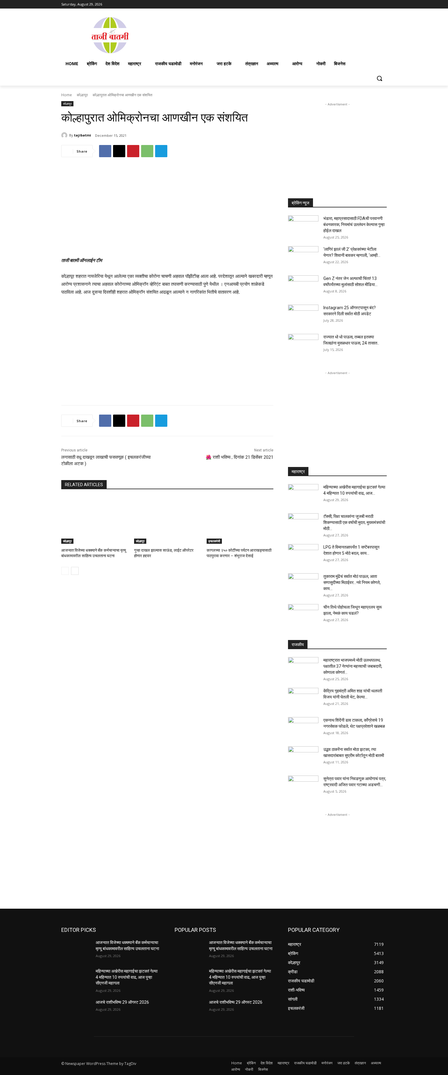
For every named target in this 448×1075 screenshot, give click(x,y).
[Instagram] (357, 4)
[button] (379, 78)
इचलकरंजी (214, 541)
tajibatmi (82, 135)
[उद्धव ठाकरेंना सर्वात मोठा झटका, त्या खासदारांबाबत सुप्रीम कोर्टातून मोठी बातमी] (303, 757)
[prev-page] (65, 571)
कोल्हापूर (82, 94)
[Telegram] (161, 151)
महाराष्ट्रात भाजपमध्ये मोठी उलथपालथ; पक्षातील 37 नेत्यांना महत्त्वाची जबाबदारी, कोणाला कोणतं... (352, 666)
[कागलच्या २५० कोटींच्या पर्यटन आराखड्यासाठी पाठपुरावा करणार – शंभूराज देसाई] (240, 520)
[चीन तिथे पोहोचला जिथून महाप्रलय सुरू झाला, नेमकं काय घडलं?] (303, 614)
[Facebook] (349, 4)
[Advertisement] (273, 34)
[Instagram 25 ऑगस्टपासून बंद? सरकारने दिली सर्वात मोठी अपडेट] (303, 315)
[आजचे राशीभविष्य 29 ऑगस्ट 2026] (76, 1009)
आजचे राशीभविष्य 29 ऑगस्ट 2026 (122, 1002)
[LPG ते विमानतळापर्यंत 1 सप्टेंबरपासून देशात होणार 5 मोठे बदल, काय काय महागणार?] (303, 554)
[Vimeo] (374, 4)
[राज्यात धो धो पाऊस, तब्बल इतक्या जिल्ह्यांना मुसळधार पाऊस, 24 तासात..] (303, 344)
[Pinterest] (133, 151)
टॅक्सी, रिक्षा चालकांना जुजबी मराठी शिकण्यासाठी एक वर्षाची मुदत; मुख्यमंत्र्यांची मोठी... (354, 522)
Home (66, 94)
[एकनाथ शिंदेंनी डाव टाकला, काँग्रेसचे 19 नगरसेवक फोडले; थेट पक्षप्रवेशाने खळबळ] (303, 727)
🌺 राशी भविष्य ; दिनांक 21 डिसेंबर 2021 (239, 457)
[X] (366, 4)
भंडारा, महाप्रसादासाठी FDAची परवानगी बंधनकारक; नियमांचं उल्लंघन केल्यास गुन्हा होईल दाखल (354, 224)
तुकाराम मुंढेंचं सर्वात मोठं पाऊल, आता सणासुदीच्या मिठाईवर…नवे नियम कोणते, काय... (352, 582)
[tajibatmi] (65, 135)
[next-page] (75, 571)
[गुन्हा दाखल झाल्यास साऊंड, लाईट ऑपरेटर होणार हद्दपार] (167, 520)
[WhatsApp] (147, 151)
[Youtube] (383, 4)
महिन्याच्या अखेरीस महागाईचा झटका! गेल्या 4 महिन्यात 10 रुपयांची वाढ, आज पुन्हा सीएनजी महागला (127, 977)
